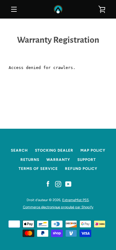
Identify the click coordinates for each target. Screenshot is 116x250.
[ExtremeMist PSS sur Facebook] (48, 184)
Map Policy (92, 150)
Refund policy (81, 168)
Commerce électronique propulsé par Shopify (58, 207)
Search (19, 150)
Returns (29, 159)
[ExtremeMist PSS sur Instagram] (58, 184)
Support (86, 159)
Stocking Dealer (54, 150)
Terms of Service (38, 168)
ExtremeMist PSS (75, 200)
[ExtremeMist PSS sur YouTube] (68, 184)
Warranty (58, 159)
